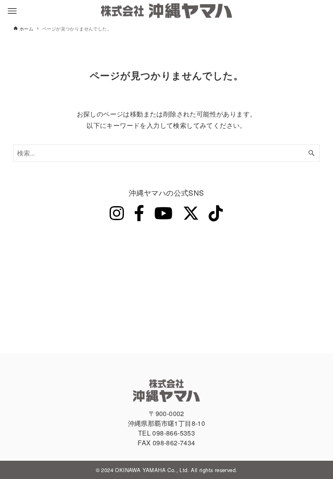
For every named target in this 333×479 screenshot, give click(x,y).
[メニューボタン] (12, 11)
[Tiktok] (216, 212)
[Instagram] (117, 212)
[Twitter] (191, 212)
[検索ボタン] (311, 153)
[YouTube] (163, 212)
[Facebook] (139, 212)
